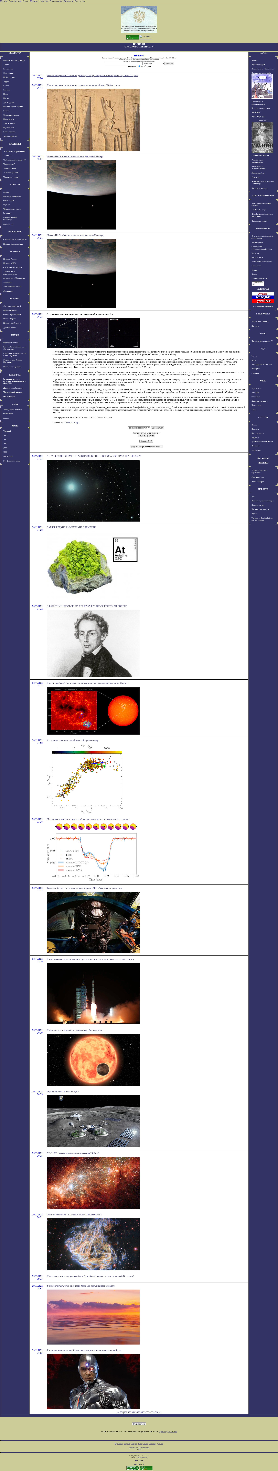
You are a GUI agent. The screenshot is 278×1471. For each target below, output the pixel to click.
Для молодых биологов (263, 306)
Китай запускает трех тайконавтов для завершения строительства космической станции (90, 959)
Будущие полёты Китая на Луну (63, 1091)
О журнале (256, 397)
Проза (5, 94)
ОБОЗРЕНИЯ (15, 144)
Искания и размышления (13, 106)
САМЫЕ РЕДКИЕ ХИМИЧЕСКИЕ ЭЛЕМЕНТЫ (71, 527)
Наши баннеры (258, 481)
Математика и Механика (262, 261)
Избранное (256, 446)
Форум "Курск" (9, 319)
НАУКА (263, 53)
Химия (254, 274)
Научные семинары (259, 188)
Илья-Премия (9, 397)
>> (160, 1412)
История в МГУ (9, 263)
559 (152, 1412)
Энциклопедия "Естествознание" (259, 167)
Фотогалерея (8, 200)
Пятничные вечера (11, 343)
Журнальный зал (10, 136)
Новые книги (8, 119)
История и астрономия (261, 108)
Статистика (152, 1444)
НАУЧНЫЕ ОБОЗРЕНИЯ (263, 196)
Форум (6, 418)
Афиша (6, 65)
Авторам (255, 392)
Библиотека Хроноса (260, 321)
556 (141, 1412)
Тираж (254, 410)
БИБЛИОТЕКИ (263, 314)
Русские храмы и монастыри (10, 218)
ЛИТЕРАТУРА (15, 53)
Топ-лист (68, 1)
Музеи (254, 356)
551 (121, 1412)
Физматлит (256, 177)
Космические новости (260, 156)
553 (129, 1412)
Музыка (6, 205)
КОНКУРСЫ (15, 375)
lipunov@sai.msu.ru (168, 1431)
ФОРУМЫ (15, 299)
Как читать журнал (259, 401)
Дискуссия (80, 1)
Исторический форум (12, 323)
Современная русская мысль (14, 239)
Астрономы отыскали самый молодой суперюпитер (72, 740)
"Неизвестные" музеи (12, 209)
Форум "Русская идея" (12, 314)
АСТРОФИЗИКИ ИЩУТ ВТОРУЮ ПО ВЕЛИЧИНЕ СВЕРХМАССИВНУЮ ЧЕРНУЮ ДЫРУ (94, 456)
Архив (140, 1444)
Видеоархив (8, 224)
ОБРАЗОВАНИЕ (263, 228)
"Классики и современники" (14, 151)
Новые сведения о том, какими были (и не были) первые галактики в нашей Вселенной (90, 1276)
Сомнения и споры (11, 115)
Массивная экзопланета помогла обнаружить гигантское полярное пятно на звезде (88, 819)
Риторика (7, 213)
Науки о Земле (257, 257)
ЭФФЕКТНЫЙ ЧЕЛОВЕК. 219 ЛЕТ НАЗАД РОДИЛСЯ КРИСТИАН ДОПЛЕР (87, 606)
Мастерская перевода (12, 367)
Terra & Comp (71, 422)
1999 (5, 452)
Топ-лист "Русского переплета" (259, 471)
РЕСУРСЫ (263, 417)
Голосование (56, 1)
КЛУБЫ (15, 335)
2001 (5, 444)
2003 (5, 435)
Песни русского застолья (262, 364)
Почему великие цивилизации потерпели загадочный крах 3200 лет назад (83, 85)
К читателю (8, 69)
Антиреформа (257, 242)
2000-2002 (263, 121)
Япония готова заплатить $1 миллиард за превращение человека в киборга (84, 1350)
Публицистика (9, 77)
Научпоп (255, 326)
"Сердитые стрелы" (11, 177)
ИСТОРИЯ (15, 251)
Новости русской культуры (14, 60)
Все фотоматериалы (11, 461)
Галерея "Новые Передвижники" (139, 1447)
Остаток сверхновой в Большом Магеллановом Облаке (74, 1214)
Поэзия (6, 98)
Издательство (8, 127)
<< (118, 1412)
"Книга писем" (9, 164)
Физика (254, 270)
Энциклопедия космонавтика (257, 161)
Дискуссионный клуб (12, 306)
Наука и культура (258, 116)
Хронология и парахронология (10, 272)
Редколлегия (256, 388)
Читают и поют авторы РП (262, 341)
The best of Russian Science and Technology (262, 519)
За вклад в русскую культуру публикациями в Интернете (14, 381)
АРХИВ (15, 426)
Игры (254, 360)
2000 (5, 448)
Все (253, 496)
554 (133, 1412)
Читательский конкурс (13, 392)
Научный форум (10, 310)
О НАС (263, 381)
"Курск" (6, 81)
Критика (6, 111)
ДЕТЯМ (14, 404)
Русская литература (260, 278)
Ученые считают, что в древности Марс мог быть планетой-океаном (81, 1286)
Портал (3, 1)
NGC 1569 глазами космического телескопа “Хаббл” (73, 1153)
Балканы (6, 90)
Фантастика (8, 414)
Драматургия (8, 102)
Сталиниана (8, 291)
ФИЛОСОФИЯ (14, 232)
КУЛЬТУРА (15, 184)
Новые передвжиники (12, 196)
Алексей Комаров (142, 1457)
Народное (256, 369)
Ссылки (145, 1444)
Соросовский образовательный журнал (262, 248)
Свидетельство (135, 58)
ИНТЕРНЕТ (263, 463)
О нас (25, 1)
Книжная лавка (9, 132)
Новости (44, 1)
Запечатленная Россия (12, 286)
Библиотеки (256, 450)
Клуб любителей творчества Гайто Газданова (14, 354)
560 (156, 1412)
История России (10, 259)
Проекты (255, 429)
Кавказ (6, 86)
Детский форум (9, 327)
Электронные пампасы (12, 409)
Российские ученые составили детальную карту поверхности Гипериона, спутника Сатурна (92, 75)
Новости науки (258, 505)
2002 (5, 439)
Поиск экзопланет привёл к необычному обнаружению (74, 1030)
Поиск (254, 425)
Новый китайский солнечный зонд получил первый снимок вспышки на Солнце (87, 683)
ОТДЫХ (263, 348)
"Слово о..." (8, 156)
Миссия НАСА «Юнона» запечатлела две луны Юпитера (75, 156)
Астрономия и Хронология (14, 278)
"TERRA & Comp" (259, 210)
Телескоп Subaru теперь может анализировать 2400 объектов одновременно (84, 888)
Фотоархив (7, 456)
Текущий (7, 431)
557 (145, 1412)
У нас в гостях (9, 123)
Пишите (34, 1)
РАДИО (263, 333)
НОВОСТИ (263, 489)
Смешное (255, 373)
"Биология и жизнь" (259, 221)
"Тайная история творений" (14, 160)
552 (125, 1412)
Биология (255, 253)
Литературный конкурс (13, 388)
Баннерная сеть (258, 477)
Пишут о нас (257, 405)
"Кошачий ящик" (10, 168)
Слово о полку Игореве (12, 267)
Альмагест (7, 282)
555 (137, 1412)
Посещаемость (258, 433)
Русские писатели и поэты (262, 442)
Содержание (15, 1)
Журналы (255, 437)
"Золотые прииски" (11, 172)
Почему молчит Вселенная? (263, 69)
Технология (256, 266)
